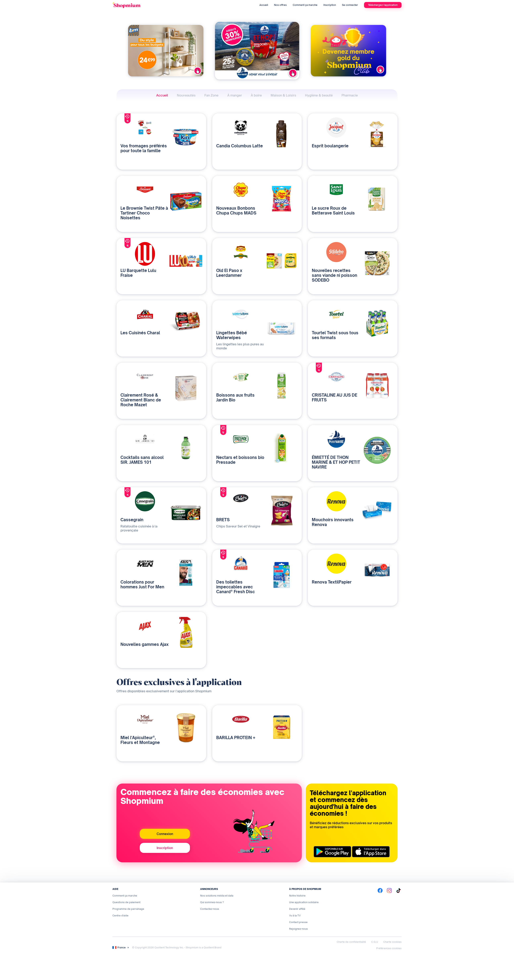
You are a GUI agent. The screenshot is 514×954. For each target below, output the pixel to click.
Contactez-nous (209, 908)
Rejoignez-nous (298, 928)
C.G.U (374, 941)
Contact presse (298, 922)
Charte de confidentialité (351, 941)
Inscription (329, 4)
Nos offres (280, 4)
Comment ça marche (305, 4)
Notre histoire (297, 895)
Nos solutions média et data (216, 895)
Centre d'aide (120, 915)
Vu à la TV (295, 915)
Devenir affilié (297, 908)
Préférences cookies (389, 948)
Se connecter (350, 4)
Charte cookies (392, 941)
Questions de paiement (126, 902)
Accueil (263, 4)
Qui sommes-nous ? (212, 902)
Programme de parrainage (128, 908)
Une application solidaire (304, 902)
